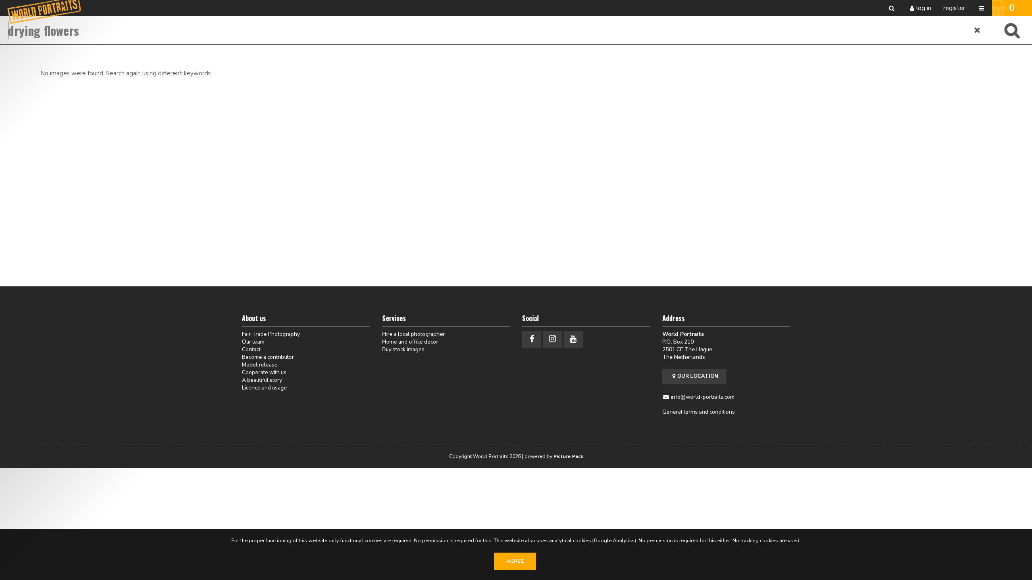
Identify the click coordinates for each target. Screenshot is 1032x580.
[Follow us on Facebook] (531, 339)
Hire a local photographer (413, 334)
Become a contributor (268, 357)
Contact (251, 349)
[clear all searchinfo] (977, 30)
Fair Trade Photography (271, 334)
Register (954, 8)
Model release (260, 365)
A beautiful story (262, 380)
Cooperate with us (264, 372)
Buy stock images (403, 349)
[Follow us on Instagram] (552, 339)
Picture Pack (568, 456)
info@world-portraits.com (702, 397)
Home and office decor (410, 342)
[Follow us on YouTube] (573, 339)
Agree (515, 561)
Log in (923, 8)
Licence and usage (264, 388)
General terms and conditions (698, 412)
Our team (253, 342)
